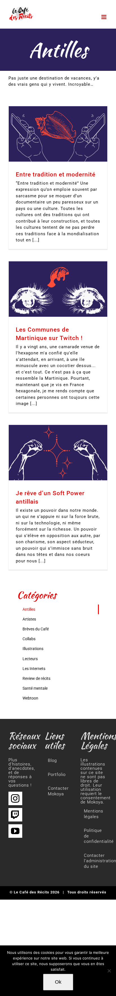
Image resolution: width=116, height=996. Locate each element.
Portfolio (57, 774)
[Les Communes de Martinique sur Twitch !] (58, 289)
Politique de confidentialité (94, 836)
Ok (58, 982)
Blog (52, 760)
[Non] (109, 971)
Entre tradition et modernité (55, 174)
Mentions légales (93, 814)
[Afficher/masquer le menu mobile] (104, 17)
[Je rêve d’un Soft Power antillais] (58, 452)
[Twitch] (15, 814)
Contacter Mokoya (58, 791)
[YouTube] (15, 831)
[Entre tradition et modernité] (58, 134)
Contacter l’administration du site (94, 861)
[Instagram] (15, 798)
